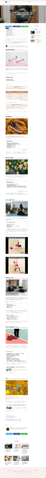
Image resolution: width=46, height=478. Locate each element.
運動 (16, 438)
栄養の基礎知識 (23, 470)
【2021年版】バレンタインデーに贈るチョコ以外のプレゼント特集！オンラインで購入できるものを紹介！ (25, 451)
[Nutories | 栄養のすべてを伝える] (8, 2)
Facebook (17, 26)
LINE (24, 26)
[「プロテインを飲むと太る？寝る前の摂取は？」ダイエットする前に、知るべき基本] (16, 458)
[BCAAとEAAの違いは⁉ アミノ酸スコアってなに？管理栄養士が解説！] (8, 446)
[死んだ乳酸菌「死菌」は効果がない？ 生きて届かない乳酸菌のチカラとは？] (25, 458)
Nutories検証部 (35, 470)
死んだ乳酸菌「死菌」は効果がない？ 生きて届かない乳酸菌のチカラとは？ (25, 463)
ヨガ (9, 438)
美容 (29, 470)
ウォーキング (6, 438)
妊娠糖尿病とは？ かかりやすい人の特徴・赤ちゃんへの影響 (16, 111)
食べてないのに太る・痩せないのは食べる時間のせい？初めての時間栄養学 (8, 463)
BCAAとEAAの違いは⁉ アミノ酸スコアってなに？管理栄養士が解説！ (8, 451)
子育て (19, 470)
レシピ (32, 470)
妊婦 (14, 438)
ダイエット (23, 10)
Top (23, 475)
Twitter (9, 26)
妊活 (17, 470)
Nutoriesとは (9, 470)
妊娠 (11, 438)
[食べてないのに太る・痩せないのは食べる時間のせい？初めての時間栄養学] (8, 458)
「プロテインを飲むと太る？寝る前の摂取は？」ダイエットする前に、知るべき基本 (16, 463)
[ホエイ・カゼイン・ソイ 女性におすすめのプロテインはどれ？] (16, 446)
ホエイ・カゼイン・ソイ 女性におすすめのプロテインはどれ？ (16, 450)
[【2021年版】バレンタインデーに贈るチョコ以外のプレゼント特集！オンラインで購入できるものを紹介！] (25, 446)
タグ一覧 (13, 470)
